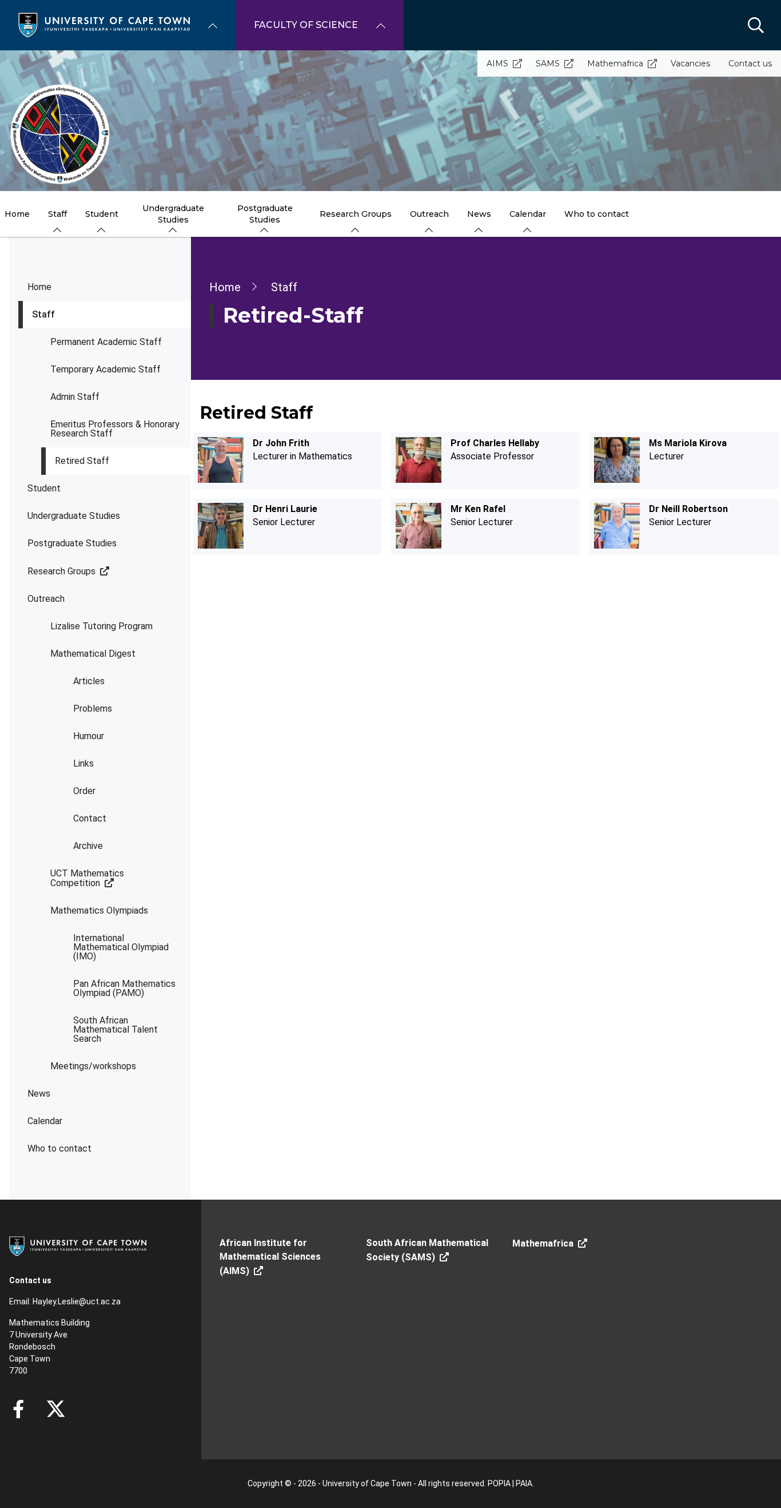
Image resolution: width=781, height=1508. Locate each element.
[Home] (104, 24)
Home (39, 286)
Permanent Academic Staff (106, 341)
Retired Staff (82, 460)
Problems (92, 708)
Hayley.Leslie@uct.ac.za (77, 1301)
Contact (89, 818)
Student (44, 488)
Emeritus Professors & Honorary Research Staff (115, 429)
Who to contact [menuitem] (596, 214)
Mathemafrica (615, 63)
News (38, 1093)
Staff (43, 314)
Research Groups (61, 571)
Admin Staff (74, 396)
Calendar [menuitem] (527, 214)
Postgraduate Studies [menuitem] (265, 214)
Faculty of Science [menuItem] (306, 24)
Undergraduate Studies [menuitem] (173, 214)
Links (83, 763)
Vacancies (690, 63)
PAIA (524, 1483)
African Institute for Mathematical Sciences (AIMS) (270, 1256)
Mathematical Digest (93, 653)
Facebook (18, 1409)
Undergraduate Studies (73, 515)
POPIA (499, 1483)
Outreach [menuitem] (429, 214)
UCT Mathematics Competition (87, 878)
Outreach (46, 598)
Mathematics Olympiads (99, 910)
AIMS (497, 63)
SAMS (548, 63)
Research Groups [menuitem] (356, 214)
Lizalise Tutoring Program (101, 626)
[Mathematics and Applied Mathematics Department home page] (60, 134)
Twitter (56, 1409)
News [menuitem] (479, 214)
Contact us (750, 63)
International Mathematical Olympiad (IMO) (121, 947)
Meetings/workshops (93, 1066)
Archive (88, 845)
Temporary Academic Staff (105, 369)
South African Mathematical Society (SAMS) (427, 1250)
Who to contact (59, 1148)
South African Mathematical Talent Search (115, 1029)
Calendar (44, 1121)
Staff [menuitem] (57, 214)
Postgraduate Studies (72, 543)
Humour (88, 736)
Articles (89, 681)
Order (84, 790)
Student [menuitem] (101, 214)
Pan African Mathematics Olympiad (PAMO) (124, 988)
